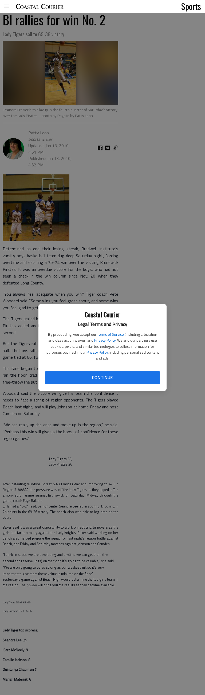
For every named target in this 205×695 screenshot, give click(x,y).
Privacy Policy (105, 340)
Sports (191, 6)
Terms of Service (110, 334)
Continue (102, 377)
